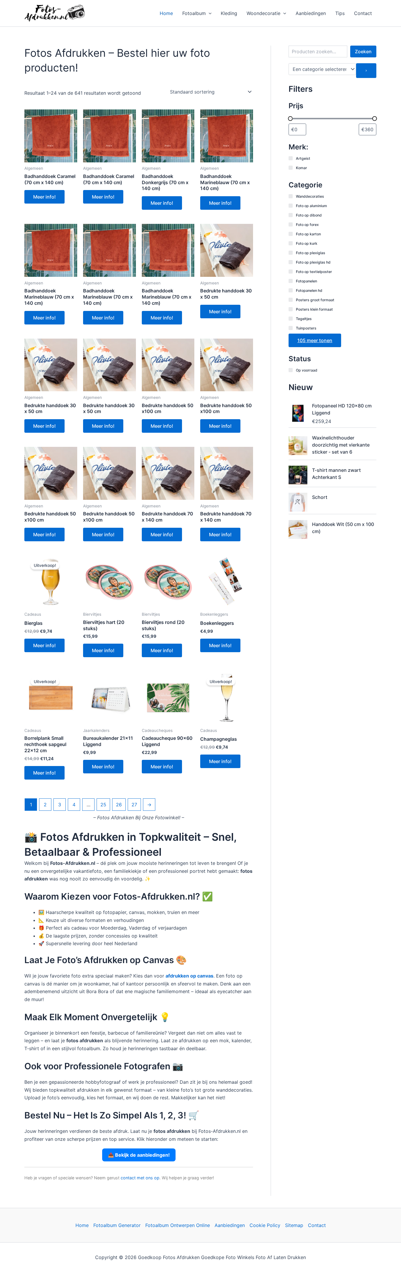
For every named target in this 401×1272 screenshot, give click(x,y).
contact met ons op (140, 1177)
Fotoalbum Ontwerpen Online (177, 1225)
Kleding (229, 13)
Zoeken (363, 51)
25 (103, 805)
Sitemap (294, 1225)
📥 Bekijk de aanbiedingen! (139, 1155)
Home (166, 13)
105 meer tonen (314, 340)
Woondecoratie (263, 13)
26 (119, 805)
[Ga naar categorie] (366, 70)
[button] (209, 13)
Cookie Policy (265, 1225)
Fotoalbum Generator (117, 1225)
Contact (363, 13)
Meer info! (44, 197)
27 (134, 805)
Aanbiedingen (311, 13)
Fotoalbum (194, 13)
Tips (340, 13)
